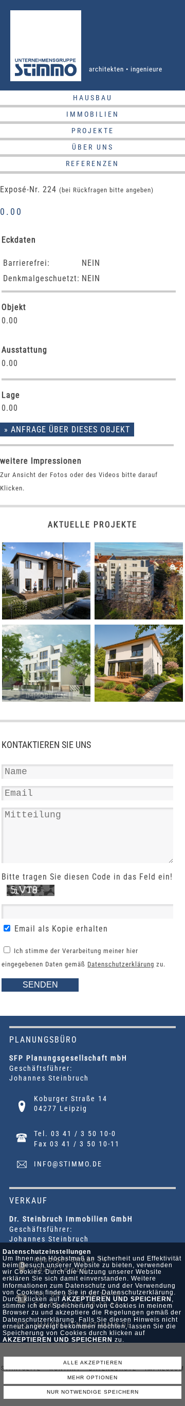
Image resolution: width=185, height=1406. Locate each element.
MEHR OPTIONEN (92, 1377)
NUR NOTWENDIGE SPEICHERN (93, 1392)
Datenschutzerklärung (120, 964)
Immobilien (92, 114)
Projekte (92, 130)
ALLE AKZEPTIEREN (92, 1362)
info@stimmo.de (68, 1164)
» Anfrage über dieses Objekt (67, 429)
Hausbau (93, 98)
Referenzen (92, 163)
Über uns (93, 147)
